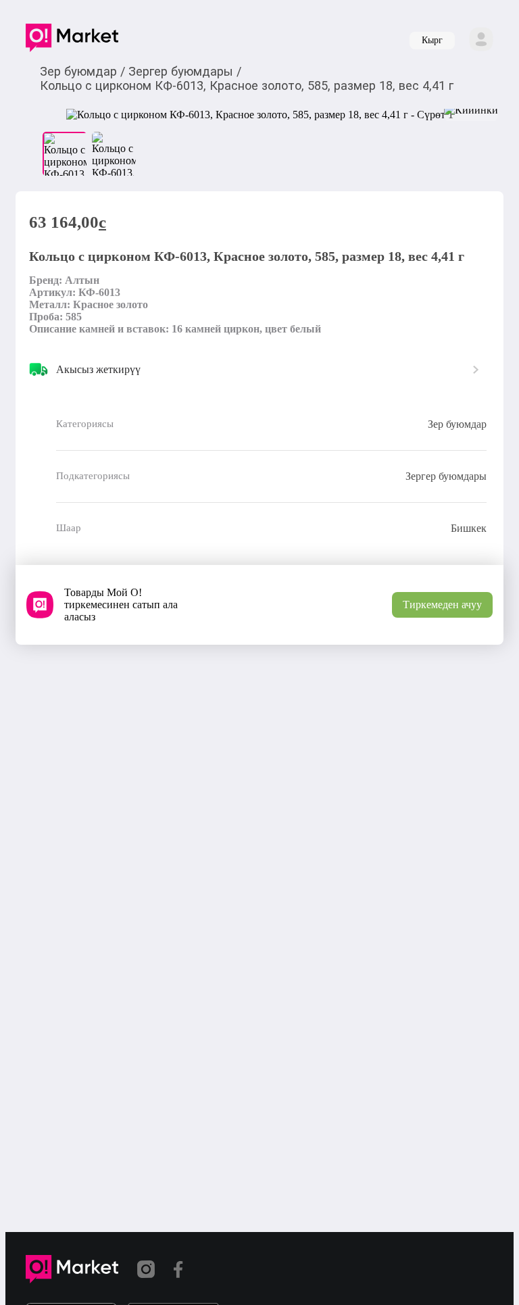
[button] (72, 40)
